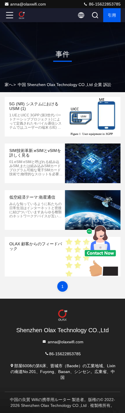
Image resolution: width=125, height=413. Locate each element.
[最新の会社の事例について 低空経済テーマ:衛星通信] (92, 210)
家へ (9, 84)
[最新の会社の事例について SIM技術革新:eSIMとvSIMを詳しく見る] (92, 163)
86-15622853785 (104, 4)
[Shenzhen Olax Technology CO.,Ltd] (28, 15)
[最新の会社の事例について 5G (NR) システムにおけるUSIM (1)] (92, 116)
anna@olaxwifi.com (28, 4)
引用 (112, 15)
